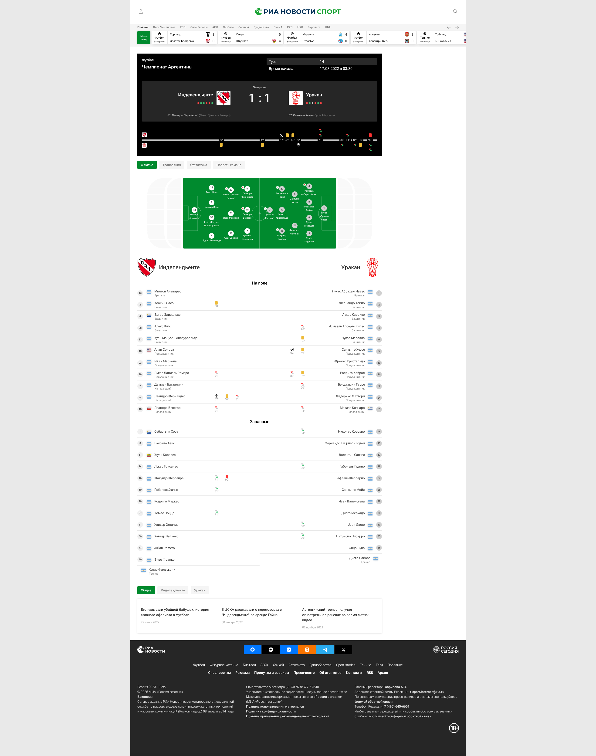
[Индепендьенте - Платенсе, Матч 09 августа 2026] (209, 103)
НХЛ (300, 27)
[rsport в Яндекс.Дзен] (271, 649)
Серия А (243, 27)
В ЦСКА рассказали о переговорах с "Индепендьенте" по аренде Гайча (252, 612)
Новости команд (229, 165)
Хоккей (278, 665)
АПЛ (215, 27)
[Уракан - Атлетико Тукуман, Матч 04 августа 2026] (312, 103)
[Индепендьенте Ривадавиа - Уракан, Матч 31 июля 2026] (315, 103)
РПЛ (183, 27)
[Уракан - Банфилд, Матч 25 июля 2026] (318, 103)
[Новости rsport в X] (343, 649)
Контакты (354, 673)
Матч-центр (144, 38)
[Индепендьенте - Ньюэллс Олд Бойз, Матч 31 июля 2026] (204, 103)
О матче (147, 165)
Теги (379, 665)
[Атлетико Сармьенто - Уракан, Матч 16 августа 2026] (307, 103)
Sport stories (345, 665)
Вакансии (144, 696)
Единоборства (320, 665)
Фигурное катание (224, 665)
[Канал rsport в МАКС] (252, 649)
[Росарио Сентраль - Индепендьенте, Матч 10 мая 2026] (198, 103)
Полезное (395, 665)
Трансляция (172, 165)
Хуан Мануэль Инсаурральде (175, 338)
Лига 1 (278, 27)
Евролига (314, 27)
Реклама (242, 673)
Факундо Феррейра (169, 478)
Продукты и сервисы (271, 673)
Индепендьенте (195, 95)
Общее (146, 590)
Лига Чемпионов (164, 27)
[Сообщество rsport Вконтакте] (289, 649)
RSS (370, 673)
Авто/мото (296, 665)
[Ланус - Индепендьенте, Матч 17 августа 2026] (212, 103)
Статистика (198, 165)
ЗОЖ (264, 665)
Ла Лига (228, 27)
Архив (383, 673)
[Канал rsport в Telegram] (325, 649)
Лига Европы (199, 27)
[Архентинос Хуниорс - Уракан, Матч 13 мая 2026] (321, 103)
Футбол (148, 60)
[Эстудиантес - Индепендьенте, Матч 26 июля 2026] (201, 103)
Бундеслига (261, 27)
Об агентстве (330, 673)
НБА (328, 27)
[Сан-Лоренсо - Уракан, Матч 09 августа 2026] (310, 103)
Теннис (365, 665)
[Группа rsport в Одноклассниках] (307, 649)
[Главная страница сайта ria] (282, 11)
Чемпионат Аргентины (167, 67)
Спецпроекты (219, 673)
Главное (142, 27)
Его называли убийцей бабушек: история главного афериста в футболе (175, 612)
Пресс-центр (304, 673)
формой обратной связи (374, 701)
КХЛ (290, 27)
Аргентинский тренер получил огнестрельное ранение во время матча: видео (335, 614)
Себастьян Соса (166, 431)
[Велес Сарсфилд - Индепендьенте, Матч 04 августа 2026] (206, 103)
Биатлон (249, 665)
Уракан (314, 95)
